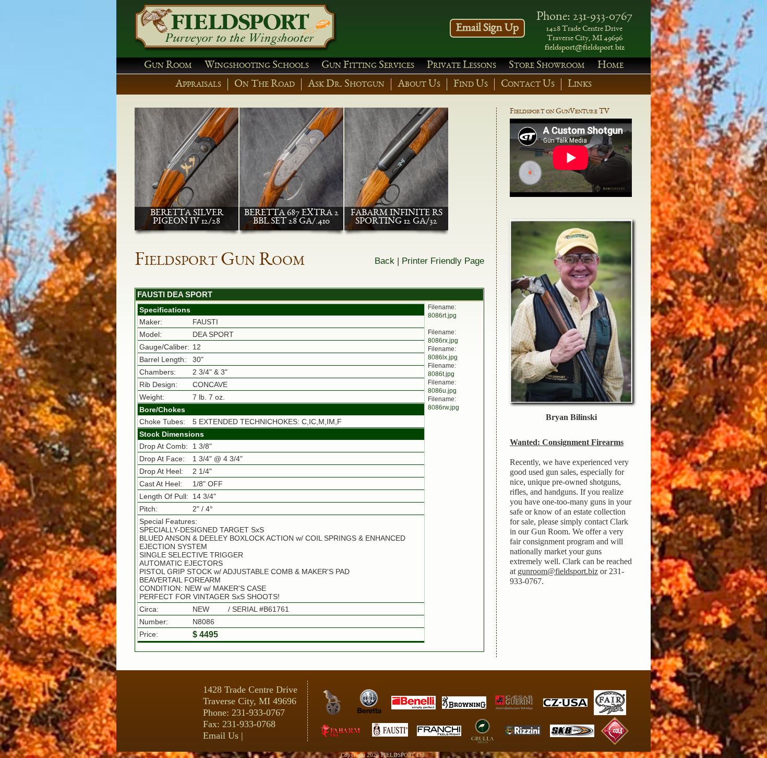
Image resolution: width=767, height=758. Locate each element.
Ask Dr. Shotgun (346, 84)
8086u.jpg (442, 390)
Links (580, 84)
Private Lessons (461, 65)
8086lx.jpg (443, 357)
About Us (419, 84)
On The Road (264, 84)
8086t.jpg (441, 374)
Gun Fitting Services (367, 65)
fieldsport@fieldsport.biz (585, 48)
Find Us (470, 84)
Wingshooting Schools (257, 65)
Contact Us (528, 84)
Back (384, 261)
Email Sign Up (487, 28)
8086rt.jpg (442, 315)
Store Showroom (547, 65)
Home (610, 65)
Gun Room (168, 65)
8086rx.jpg (443, 340)
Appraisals (198, 84)
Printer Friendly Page (443, 261)
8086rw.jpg (443, 407)
